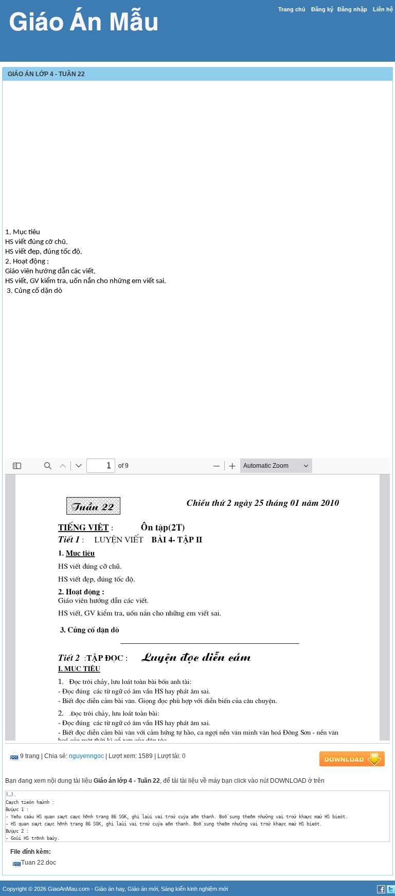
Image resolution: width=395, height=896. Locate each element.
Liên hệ (383, 9)
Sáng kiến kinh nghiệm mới (194, 889)
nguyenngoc (86, 756)
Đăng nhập (352, 9)
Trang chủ (292, 9)
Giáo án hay (109, 889)
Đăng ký (322, 9)
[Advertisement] (197, 155)
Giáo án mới (143, 889)
